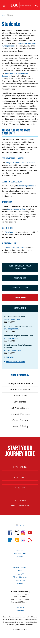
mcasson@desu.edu (12, 319)
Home (3, 15)
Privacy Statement (20, 577)
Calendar (20, 550)
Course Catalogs (20, 288)
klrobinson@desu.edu (12, 350)
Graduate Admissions (20, 389)
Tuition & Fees (20, 395)
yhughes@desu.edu (11, 338)
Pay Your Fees (20, 553)
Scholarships (20, 401)
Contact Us (10, 357)
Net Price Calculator (20, 407)
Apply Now (20, 297)
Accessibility (20, 580)
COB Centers (10, 232)
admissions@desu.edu (20, 505)
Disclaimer (20, 571)
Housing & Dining (20, 426)
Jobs (20, 560)
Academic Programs (20, 414)
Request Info (20, 467)
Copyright (20, 574)
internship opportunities (16, 209)
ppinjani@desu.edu (11, 329)
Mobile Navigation (4, 5)
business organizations (26, 186)
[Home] (21, 5)
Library (20, 557)
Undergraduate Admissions (20, 383)
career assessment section (15, 248)
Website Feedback (20, 567)
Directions (20, 611)
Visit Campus (20, 477)
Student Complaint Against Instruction (20, 267)
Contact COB (20, 278)
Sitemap (20, 583)
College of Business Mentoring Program (20, 163)
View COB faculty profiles (15, 361)
